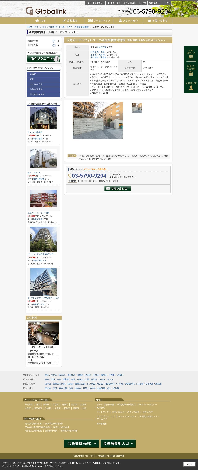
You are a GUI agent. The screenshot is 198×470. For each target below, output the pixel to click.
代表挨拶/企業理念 (125, 404)
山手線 (93, 55)
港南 (47, 379)
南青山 (80, 379)
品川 (109, 388)
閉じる (190, 464)
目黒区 (80, 375)
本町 (40, 139)
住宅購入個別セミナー (149, 416)
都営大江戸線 (59, 384)
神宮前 (41, 179)
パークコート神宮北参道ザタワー (41, 254)
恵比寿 (102, 55)
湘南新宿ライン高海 (134, 384)
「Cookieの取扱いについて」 (32, 466)
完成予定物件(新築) (54, 423)
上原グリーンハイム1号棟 (38, 213)
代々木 (41, 304)
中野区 (112, 375)
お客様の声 (191, 83)
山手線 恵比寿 (36, 89)
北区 (84, 408)
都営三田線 (80, 384)
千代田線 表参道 (37, 94)
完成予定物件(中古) (33, 423)
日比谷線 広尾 (36, 84)
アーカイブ (102, 419)
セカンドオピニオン (127, 416)
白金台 (78, 388)
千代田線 (94, 57)
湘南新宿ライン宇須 (114, 384)
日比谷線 (94, 52)
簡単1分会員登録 (191, 67)
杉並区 (120, 375)
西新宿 (66, 379)
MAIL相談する (191, 51)
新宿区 (62, 375)
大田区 (28, 408)
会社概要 (110, 404)
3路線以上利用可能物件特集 (37, 427)
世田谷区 (71, 375)
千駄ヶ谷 (42, 260)
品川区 (88, 375)
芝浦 (87, 379)
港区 (47, 375)
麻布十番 (63, 388)
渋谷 (71, 388)
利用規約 (101, 407)
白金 (59, 379)
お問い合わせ (118, 412)
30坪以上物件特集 (61, 427)
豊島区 (104, 375)
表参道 (104, 57)
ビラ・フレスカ (34, 173)
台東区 (65, 404)
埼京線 (100, 384)
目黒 (85, 388)
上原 (40, 219)
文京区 (96, 375)
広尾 (105, 47)
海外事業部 (102, 424)
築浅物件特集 (51, 431)
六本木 (102, 379)
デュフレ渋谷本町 (35, 132)
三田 (53, 379)
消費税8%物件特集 (68, 431)
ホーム (100, 404)
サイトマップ (103, 412)
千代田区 (29, 404)
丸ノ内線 (91, 384)
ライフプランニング (106, 416)
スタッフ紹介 (133, 412)
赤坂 (73, 379)
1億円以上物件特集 (33, 431)
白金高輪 (101, 388)
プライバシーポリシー (147, 404)
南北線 (70, 384)
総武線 (158, 384)
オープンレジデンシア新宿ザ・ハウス (43, 298)
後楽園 (116, 388)
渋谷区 (100, 47)
